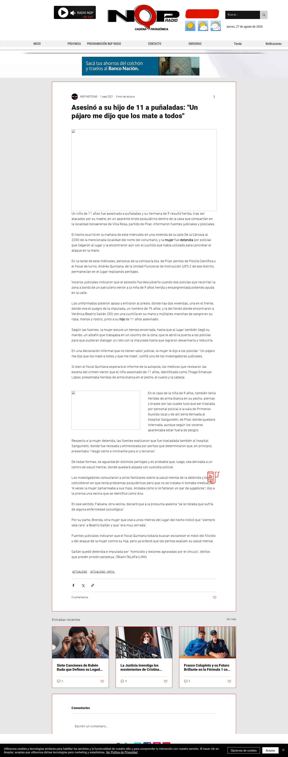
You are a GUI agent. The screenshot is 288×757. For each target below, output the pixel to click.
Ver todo (231, 619)
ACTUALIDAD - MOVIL (102, 572)
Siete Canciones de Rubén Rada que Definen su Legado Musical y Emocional (79, 667)
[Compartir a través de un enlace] (92, 585)
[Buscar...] (264, 15)
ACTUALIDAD (79, 572)
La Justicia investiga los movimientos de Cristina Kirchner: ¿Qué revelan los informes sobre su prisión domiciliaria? (141, 667)
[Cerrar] (283, 750)
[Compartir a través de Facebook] (73, 585)
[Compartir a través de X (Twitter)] (83, 585)
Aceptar (270, 750)
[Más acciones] (214, 96)
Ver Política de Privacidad (122, 752)
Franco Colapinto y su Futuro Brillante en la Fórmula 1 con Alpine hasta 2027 (206, 667)
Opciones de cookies (244, 750)
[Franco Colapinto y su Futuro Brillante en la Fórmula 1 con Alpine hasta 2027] (207, 642)
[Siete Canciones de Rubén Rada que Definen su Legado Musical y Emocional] (80, 642)
